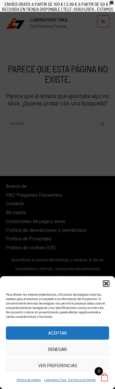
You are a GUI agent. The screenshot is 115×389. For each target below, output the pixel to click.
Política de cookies (29, 380)
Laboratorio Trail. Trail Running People (70, 380)
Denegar (57, 349)
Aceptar (57, 333)
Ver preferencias (57, 365)
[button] (106, 284)
